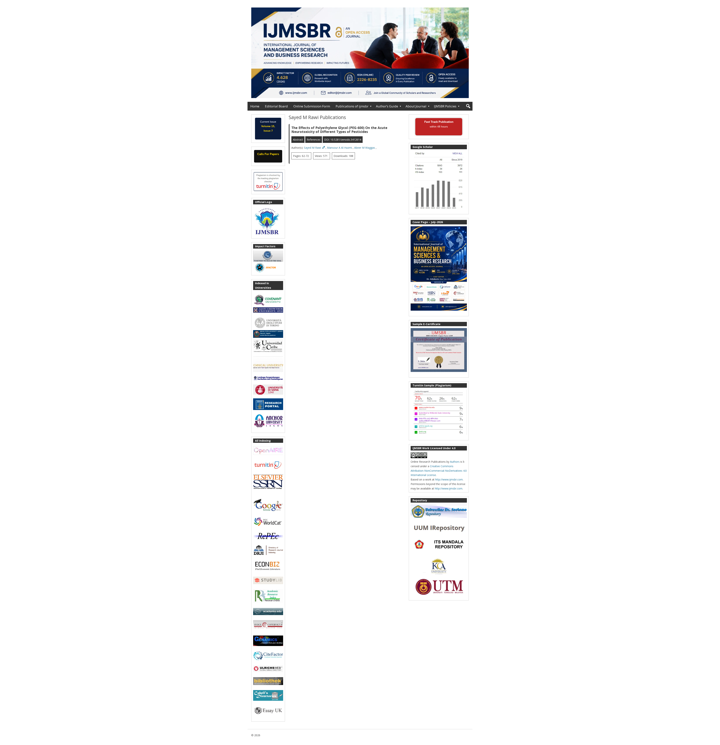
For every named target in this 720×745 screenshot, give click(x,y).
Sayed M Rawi (313, 147)
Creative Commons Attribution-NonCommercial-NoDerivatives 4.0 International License (439, 470)
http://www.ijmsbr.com (449, 479)
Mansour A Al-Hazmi (340, 147)
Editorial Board (276, 106)
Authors (455, 461)
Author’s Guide (387, 106)
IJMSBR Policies (445, 106)
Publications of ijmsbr (352, 106)
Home (254, 106)
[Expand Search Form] (468, 106)
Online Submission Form (311, 106)
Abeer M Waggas (365, 147)
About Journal (416, 106)
